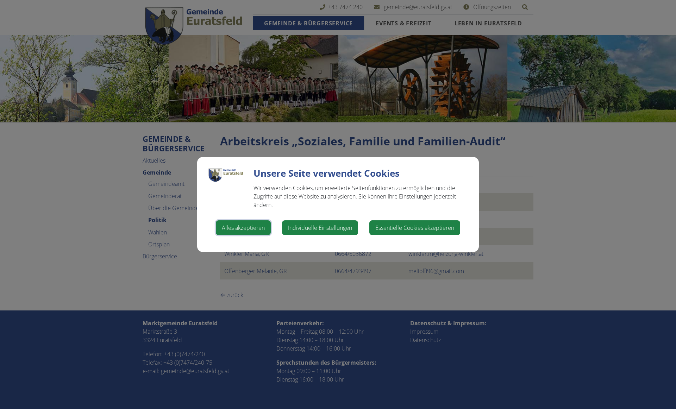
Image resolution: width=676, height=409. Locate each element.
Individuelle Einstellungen (320, 228)
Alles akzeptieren (243, 228)
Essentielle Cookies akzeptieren (414, 228)
